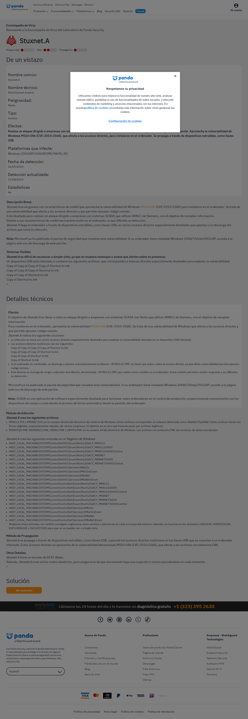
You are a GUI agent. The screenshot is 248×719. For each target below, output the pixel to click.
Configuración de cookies (125, 121)
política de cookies (97, 107)
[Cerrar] (175, 76)
